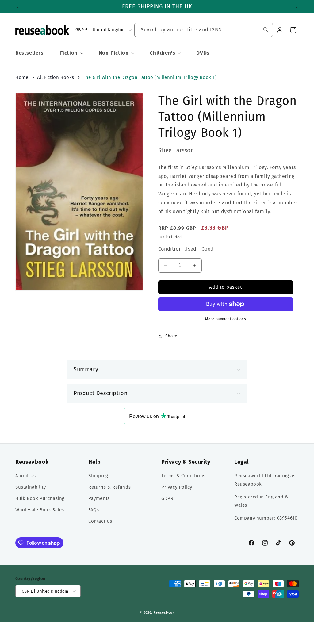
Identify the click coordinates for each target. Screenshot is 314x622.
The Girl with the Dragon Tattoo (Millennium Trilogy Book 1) (149, 77)
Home (21, 77)
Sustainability (30, 487)
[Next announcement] (296, 7)
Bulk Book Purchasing (40, 498)
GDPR (167, 498)
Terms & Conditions (183, 475)
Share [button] (171, 336)
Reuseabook (164, 613)
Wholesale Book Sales (39, 510)
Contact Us (100, 521)
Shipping (98, 475)
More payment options (225, 319)
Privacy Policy (176, 487)
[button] (71, 53)
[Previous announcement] (17, 7)
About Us (25, 475)
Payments (99, 498)
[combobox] (204, 30)
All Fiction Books (55, 77)
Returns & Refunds (109, 487)
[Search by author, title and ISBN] (266, 29)
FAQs (93, 510)
